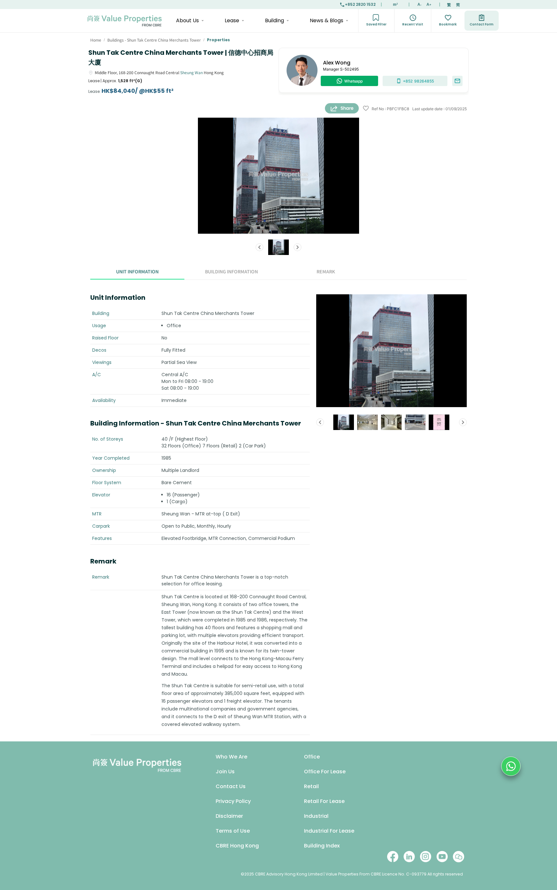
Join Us (225, 771)
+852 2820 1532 (360, 4)
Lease (232, 20)
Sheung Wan (191, 72)
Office (312, 756)
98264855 (418, 81)
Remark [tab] (326, 271)
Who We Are (231, 756)
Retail (311, 786)
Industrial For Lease (329, 831)
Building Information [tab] (231, 271)
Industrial (316, 816)
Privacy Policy (233, 801)
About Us (187, 20)
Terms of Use (233, 831)
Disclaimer (229, 816)
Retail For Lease (324, 801)
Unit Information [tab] (137, 271)
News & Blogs (326, 20)
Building (274, 20)
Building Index (322, 845)
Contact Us (231, 786)
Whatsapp (353, 81)
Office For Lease (325, 771)
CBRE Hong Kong (237, 845)
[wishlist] (366, 109)
